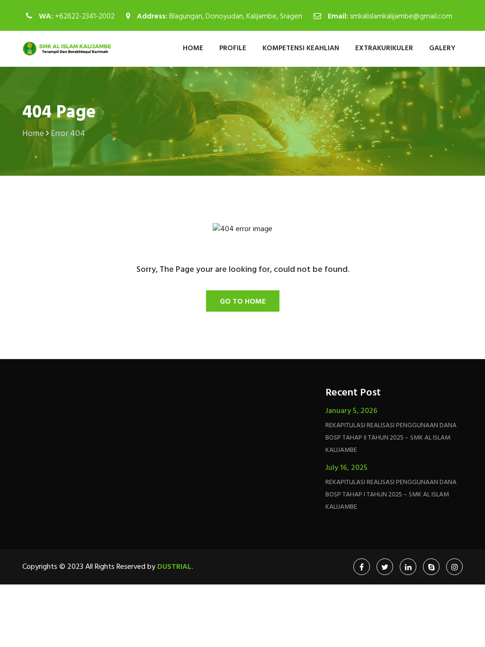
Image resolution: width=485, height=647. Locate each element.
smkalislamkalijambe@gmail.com (401, 16)
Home (193, 48)
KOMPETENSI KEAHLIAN (300, 48)
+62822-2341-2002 (85, 16)
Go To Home (243, 302)
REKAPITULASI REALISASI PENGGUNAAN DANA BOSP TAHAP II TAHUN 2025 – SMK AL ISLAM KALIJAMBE (391, 438)
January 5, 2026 (351, 411)
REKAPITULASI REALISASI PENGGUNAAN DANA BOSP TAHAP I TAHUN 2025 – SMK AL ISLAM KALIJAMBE (391, 494)
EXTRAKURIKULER (384, 48)
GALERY (442, 48)
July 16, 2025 (346, 468)
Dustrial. (175, 567)
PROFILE (232, 48)
